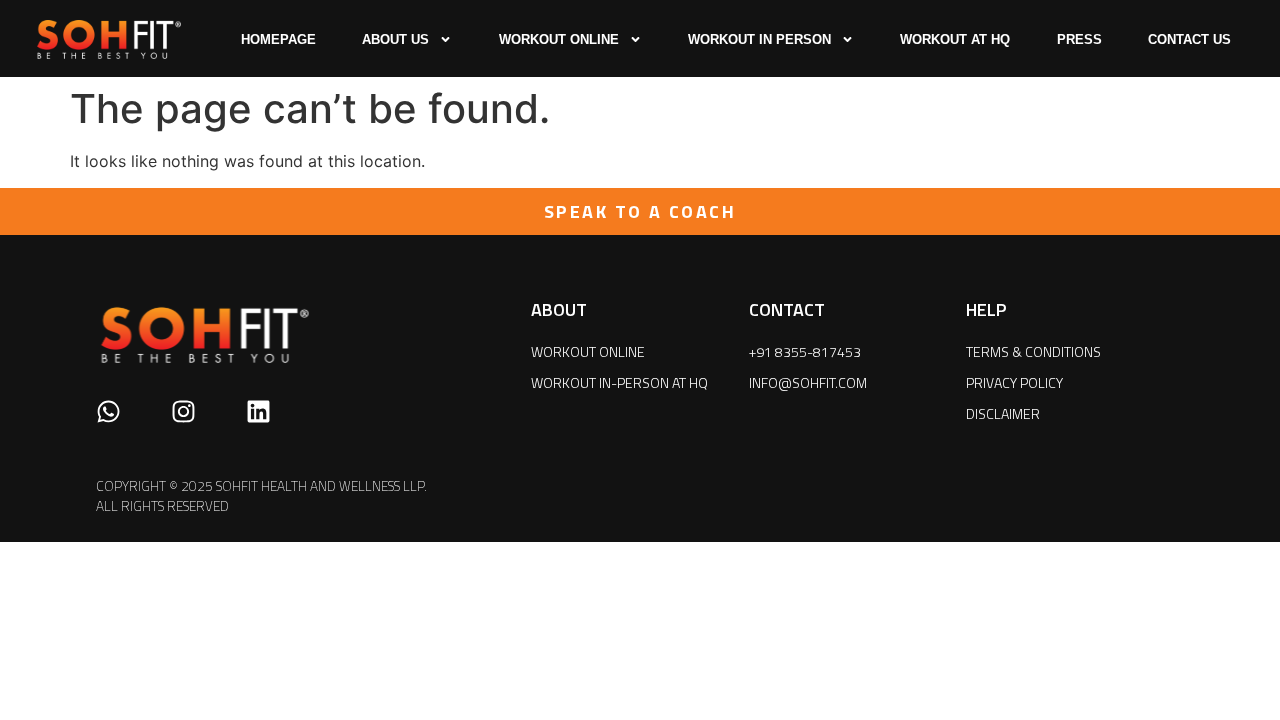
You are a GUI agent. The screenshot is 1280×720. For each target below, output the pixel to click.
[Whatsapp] (108, 411)
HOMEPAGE (278, 39)
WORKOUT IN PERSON (759, 39)
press (1079, 39)
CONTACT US (1189, 39)
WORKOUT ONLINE (559, 39)
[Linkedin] (258, 411)
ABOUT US (395, 39)
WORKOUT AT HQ (955, 39)
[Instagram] (183, 411)
